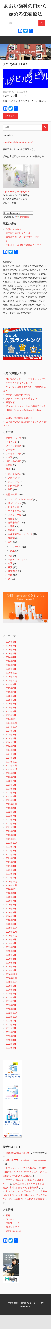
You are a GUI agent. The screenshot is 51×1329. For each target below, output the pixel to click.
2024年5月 (11, 746)
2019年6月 (11, 951)
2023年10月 (11, 769)
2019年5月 (11, 955)
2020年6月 (11, 904)
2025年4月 (11, 703)
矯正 (12, 551)
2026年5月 (11, 653)
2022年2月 (11, 831)
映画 (10, 489)
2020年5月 (11, 908)
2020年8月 (11, 897)
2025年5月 (11, 700)
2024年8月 (11, 734)
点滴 (10, 563)
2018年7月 (11, 993)
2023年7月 (11, 781)
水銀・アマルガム (17, 559)
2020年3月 (11, 916)
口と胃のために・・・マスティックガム (26, 379)
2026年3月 (11, 661)
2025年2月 (11, 711)
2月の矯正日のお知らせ (17, 1153)
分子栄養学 (13, 522)
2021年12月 (11, 839)
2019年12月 (11, 928)
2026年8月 (11, 642)
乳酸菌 (11, 519)
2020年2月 (11, 920)
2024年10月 (11, 727)
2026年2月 (11, 665)
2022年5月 (11, 819)
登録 (8, 1215)
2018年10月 (11, 982)
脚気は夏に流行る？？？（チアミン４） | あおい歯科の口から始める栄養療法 (25, 1172)
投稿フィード (12, 1223)
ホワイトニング (13, 453)
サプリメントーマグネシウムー (21, 1191)
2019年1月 (11, 970)
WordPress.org (13, 1231)
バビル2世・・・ (15, 96)
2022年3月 (11, 827)
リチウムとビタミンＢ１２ (19, 383)
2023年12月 (11, 762)
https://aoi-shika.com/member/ (18, 142)
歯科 (10, 542)
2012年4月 (11, 1040)
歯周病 (11, 538)
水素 (10, 555)
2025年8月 (11, 688)
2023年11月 (11, 765)
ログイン (10, 1219)
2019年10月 (11, 935)
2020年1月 (11, 924)
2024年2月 (11, 754)
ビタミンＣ (11, 442)
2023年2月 (11, 796)
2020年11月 (11, 885)
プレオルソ (15, 547)
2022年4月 (11, 823)
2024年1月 (11, 758)
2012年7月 (11, 1028)
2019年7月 (11, 947)
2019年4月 (11, 959)
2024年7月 (11, 738)
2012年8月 (11, 1024)
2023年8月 (11, 777)
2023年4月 (11, 792)
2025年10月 (11, 680)
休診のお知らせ (13, 229)
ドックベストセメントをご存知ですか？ (26, 406)
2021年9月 (11, 847)
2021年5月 (11, 862)
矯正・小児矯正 (13, 461)
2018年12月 (11, 974)
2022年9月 (11, 808)
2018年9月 (11, 986)
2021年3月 (11, 870)
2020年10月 (11, 889)
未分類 (9, 457)
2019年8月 (11, 943)
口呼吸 (11, 526)
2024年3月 (11, 750)
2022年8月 (11, 812)
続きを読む (10, 116)
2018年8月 (11, 990)
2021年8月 (11, 850)
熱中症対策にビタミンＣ (18, 233)
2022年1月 (11, 835)
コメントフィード (15, 1227)
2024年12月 (11, 719)
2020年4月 (11, 912)
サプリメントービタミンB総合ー (22, 1168)
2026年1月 (11, 669)
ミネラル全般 (14, 515)
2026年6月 (11, 649)
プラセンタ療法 (13, 446)
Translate (24, 217)
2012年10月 (11, 1017)
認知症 (9, 465)
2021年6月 (11, 858)
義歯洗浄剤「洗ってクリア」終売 (22, 237)
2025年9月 (11, 684)
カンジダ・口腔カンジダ (20, 499)
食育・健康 (11, 494)
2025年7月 (11, 692)
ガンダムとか (14, 474)
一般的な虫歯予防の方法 (18, 394)
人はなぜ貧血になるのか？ (19, 418)
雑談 (8, 469)
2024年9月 (11, 731)
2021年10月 (11, 843)
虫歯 (10, 575)
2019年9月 (11, 939)
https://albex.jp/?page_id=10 (16, 191)
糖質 (10, 567)
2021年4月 (11, 866)
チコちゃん (13, 482)
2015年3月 (11, 997)
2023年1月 (11, 800)
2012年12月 (11, 1013)
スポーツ (12, 478)
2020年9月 (11, 893)
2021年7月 (11, 854)
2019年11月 (11, 932)
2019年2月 (11, 966)
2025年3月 (11, 707)
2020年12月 (11, 881)
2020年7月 (11, 901)
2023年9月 (11, 773)
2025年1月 (11, 715)
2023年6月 (11, 785)
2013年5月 (11, 1001)
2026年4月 (11, 657)
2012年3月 (11, 1044)
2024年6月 (11, 742)
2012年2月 (11, 1048)
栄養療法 (12, 530)
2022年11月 (11, 804)
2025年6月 (11, 696)
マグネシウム (14, 511)
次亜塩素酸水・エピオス (20, 534)
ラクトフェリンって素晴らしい (21, 398)
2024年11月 (11, 723)
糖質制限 (12, 571)
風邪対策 (10, 402)
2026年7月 (11, 645)
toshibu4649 (22, 92)
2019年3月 (11, 963)
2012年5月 (11, 1036)
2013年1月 (11, 1009)
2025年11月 (11, 676)
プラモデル (11, 449)
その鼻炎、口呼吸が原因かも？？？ (23, 245)
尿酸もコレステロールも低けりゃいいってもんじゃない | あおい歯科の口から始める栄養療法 (25, 1195)
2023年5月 (11, 789)
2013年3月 (11, 1005)
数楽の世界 (13, 485)
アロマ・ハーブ (13, 438)
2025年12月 (11, 673)
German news (39, 1160)
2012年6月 (11, 1032)
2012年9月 (11, 1020)
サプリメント (14, 503)
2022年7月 (11, 816)
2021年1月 (11, 877)
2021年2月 (11, 874)
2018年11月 (11, 978)
